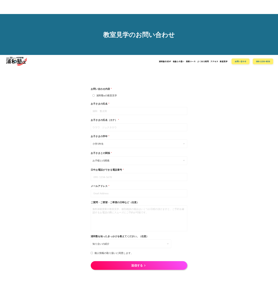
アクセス (214, 61)
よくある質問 (203, 61)
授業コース (191, 61)
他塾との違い (178, 61)
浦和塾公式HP (165, 61)
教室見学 (223, 61)
